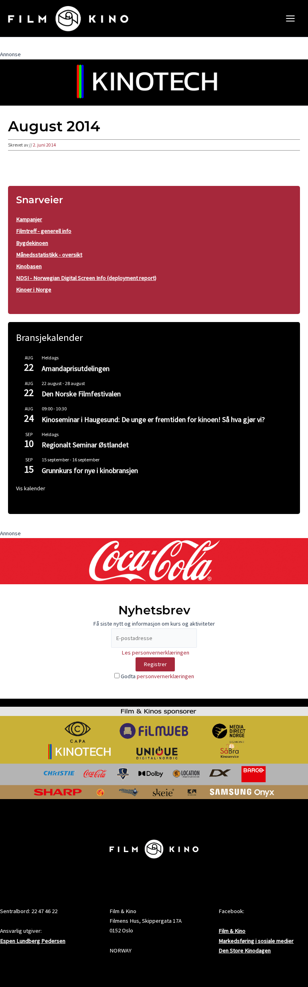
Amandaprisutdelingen (75, 368)
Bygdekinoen (32, 243)
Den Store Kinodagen (245, 950)
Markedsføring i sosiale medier (256, 940)
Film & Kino (232, 930)
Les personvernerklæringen (155, 652)
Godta (157, 676)
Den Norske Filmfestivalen (81, 393)
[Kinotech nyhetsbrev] (154, 82)
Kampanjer (29, 219)
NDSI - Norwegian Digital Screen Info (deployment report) (86, 277)
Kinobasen (29, 266)
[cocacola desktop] (154, 560)
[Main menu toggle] (290, 18)
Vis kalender (30, 488)
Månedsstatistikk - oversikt (49, 254)
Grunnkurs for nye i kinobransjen (90, 470)
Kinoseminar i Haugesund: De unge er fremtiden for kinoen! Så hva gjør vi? (153, 419)
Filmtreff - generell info (43, 231)
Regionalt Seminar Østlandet (85, 444)
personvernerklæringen (165, 676)
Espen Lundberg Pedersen (32, 940)
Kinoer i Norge (33, 289)
